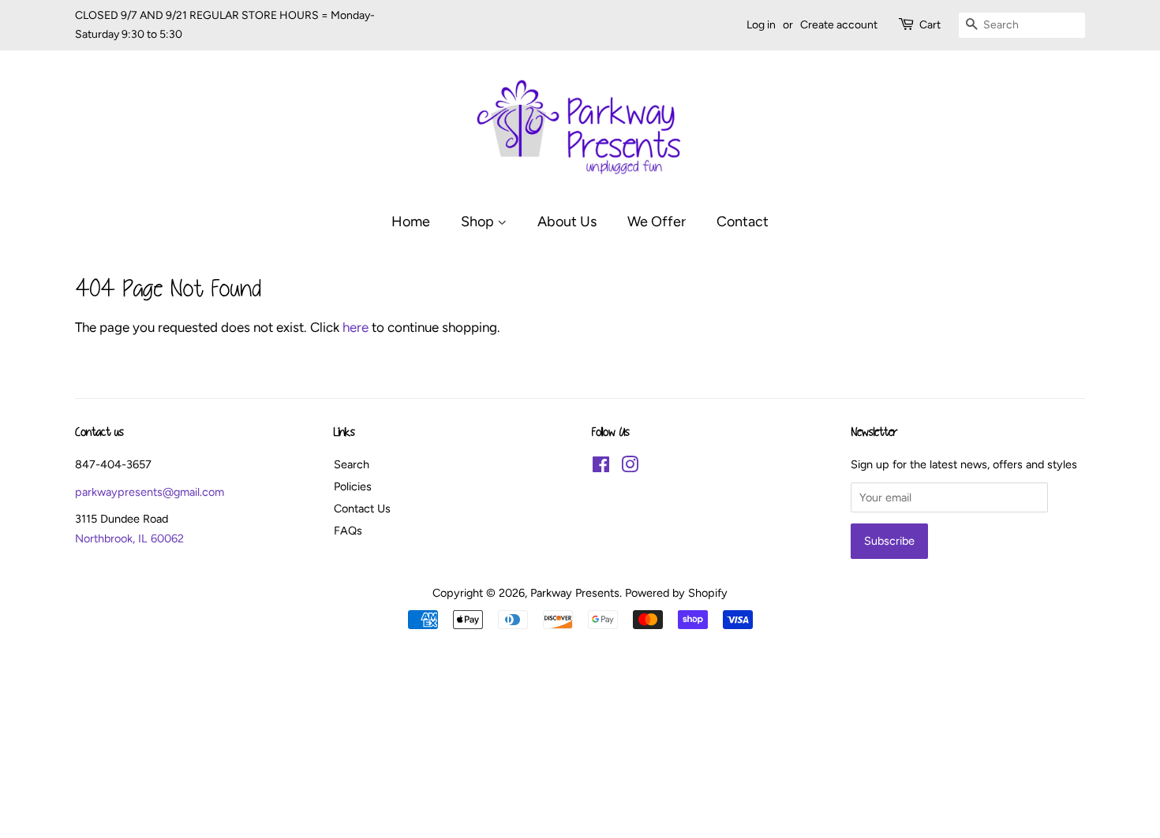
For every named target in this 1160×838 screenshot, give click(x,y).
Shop (479, 221)
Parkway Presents (574, 593)
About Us (567, 221)
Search (351, 464)
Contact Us (362, 508)
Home (410, 221)
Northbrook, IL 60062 (129, 538)
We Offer (656, 221)
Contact (743, 221)
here (355, 327)
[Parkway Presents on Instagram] (629, 467)
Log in (761, 25)
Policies (353, 486)
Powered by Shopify (676, 593)
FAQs (348, 530)
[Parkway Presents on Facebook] (601, 467)
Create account (838, 25)
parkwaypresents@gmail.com (149, 492)
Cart (930, 25)
